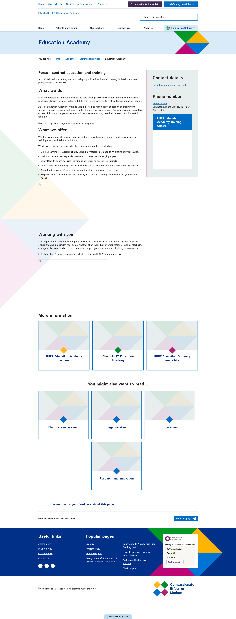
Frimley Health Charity (183, 28)
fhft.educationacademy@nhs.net (169, 85)
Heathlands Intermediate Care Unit (113, 25)
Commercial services (90, 58)
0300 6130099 (160, 103)
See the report (174, 562)
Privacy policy (45, 548)
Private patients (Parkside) (144, 4)
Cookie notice (45, 553)
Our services (124, 28)
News (41, 4)
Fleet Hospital (130, 568)
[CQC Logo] (173, 541)
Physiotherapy (93, 548)
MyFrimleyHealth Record (182, 4)
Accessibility (44, 544)
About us (148, 28)
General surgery (94, 553)
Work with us (55, 4)
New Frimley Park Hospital (79, 4)
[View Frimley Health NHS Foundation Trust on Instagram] (53, 566)
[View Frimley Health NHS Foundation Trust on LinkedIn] (46, 566)
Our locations (97, 28)
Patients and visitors (66, 28)
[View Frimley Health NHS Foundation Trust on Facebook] (40, 566)
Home (41, 28)
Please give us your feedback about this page (82, 504)
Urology (90, 544)
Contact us (102, 4)
